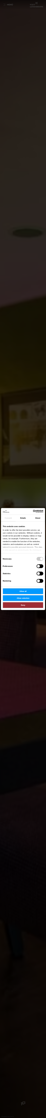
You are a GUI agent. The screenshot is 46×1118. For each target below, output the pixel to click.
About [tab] (37, 518)
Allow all (23, 591)
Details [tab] (23, 518)
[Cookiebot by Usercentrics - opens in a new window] (33, 511)
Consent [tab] (8, 518)
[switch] (40, 566)
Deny (23, 605)
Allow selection (23, 598)
